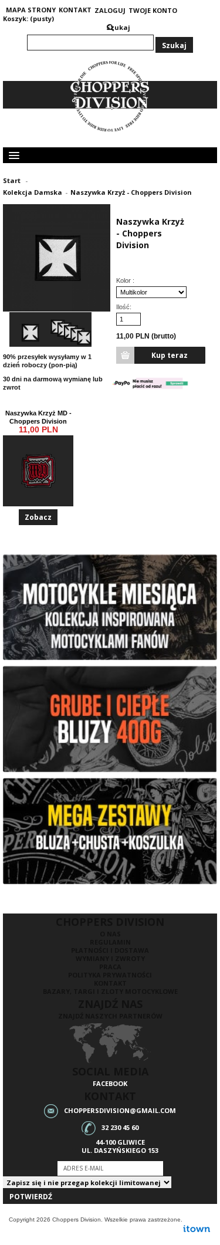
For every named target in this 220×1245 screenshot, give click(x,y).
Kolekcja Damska (32, 192)
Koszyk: (15, 18)
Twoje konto (152, 10)
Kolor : (126, 280)
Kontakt (110, 983)
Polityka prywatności (110, 974)
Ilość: (123, 306)
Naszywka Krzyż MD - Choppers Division (38, 417)
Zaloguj (110, 10)
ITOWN (196, 1228)
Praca (110, 966)
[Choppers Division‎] (110, 96)
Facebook (110, 1083)
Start (12, 180)
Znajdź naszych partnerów (110, 1015)
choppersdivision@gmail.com (120, 1109)
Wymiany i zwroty (110, 958)
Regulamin (110, 942)
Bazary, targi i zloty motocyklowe (110, 991)
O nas (110, 933)
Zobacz (38, 517)
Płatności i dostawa (110, 950)
